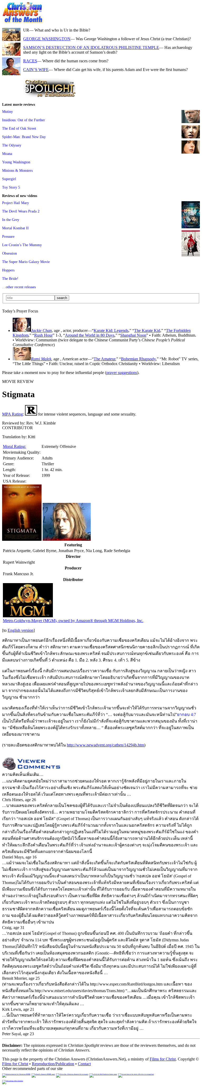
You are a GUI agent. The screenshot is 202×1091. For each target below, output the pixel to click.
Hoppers (8, 270)
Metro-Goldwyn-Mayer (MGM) (73, 620)
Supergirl (9, 179)
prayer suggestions (121, 372)
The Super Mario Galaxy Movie (26, 262)
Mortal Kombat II (15, 228)
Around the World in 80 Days (89, 335)
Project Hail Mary (15, 203)
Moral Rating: (14, 446)
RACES (30, 61)
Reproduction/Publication (53, 1064)
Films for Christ (163, 1059)
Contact (84, 1064)
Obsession (9, 253)
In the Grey (10, 220)
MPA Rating (12, 414)
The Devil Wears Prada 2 (20, 211)
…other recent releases (19, 287)
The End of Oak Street (19, 128)
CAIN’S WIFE (36, 69)
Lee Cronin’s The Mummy (22, 245)
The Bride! (10, 278)
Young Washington (16, 162)
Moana (7, 153)
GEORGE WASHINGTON (46, 39)
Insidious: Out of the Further (23, 120)
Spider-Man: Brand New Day (24, 137)
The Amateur (104, 359)
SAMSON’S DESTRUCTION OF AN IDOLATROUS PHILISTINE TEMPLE (91, 47)
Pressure (8, 236)
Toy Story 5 (11, 187)
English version (20, 630)
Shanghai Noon (133, 335)
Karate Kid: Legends (111, 330)
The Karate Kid (147, 330)
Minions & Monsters (17, 170)
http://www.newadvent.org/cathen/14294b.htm (105, 745)
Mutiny (7, 111)
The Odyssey (11, 145)
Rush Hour (43, 335)
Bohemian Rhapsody (138, 359)
